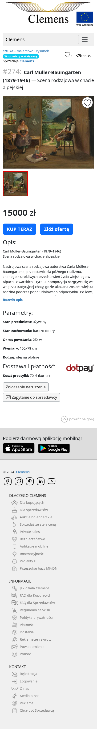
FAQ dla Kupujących (35, 595)
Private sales (30, 531)
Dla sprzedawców (34, 510)
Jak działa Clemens (34, 588)
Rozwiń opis (13, 299)
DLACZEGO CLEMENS (27, 495)
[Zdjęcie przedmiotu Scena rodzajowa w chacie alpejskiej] (48, 132)
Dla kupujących (32, 502)
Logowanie (28, 681)
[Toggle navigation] (84, 39)
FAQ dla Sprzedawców (37, 602)
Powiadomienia (32, 646)
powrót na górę (81, 419)
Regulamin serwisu (35, 610)
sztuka (8, 51)
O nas (24, 688)
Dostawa (27, 632)
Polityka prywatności (36, 617)
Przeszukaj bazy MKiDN (38, 568)
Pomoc (25, 654)
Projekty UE (29, 561)
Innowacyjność (32, 554)
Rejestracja (28, 673)
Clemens (15, 39)
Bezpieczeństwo (32, 539)
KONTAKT (17, 666)
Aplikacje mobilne (34, 546)
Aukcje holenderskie (36, 517)
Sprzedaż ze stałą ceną (38, 524)
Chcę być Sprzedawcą (37, 710)
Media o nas (29, 696)
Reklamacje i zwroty (35, 639)
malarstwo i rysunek (33, 51)
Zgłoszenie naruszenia (26, 387)
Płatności (27, 625)
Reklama (26, 703)
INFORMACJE (20, 581)
